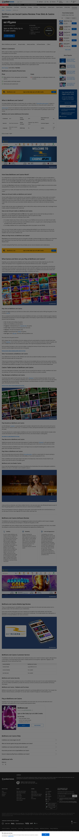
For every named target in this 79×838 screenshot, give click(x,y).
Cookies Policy (11, 836)
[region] (39, 834)
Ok (45, 834)
